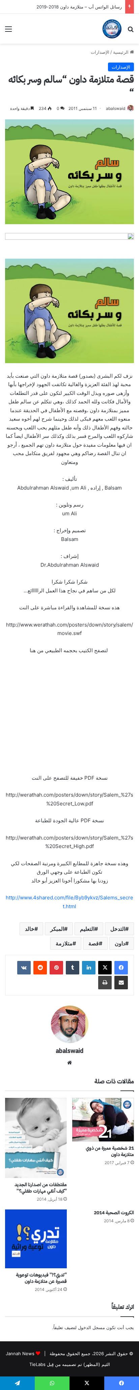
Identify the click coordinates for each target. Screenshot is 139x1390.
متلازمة (64, 943)
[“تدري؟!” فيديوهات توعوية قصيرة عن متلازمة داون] (36, 1238)
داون (120, 943)
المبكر (57, 928)
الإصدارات (100, 52)
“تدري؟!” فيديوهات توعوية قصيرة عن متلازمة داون (41, 1278)
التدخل (117, 928)
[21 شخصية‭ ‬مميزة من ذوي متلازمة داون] (103, 1119)
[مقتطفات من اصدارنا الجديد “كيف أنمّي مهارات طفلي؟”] (36, 1138)
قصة (93, 943)
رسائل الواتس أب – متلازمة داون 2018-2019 (79, 6)
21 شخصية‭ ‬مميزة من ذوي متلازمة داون (110, 1151)
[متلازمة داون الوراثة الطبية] (112, 29)
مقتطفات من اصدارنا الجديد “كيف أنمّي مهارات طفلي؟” (41, 1188)
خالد (29, 928)
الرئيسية (121, 52)
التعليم (87, 928)
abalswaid (115, 108)
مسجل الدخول (91, 1327)
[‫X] (105, 967)
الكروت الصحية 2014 (114, 1212)
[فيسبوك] (121, 967)
